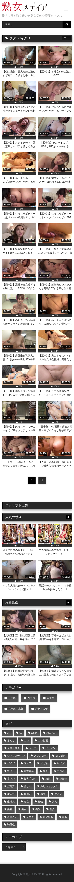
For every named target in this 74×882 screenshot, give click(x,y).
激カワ (11, 794)
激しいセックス (49, 786)
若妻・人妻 (41, 708)
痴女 (26, 801)
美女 (23, 809)
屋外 (45, 771)
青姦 (64, 817)
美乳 (9, 809)
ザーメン (50, 748)
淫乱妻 (11, 786)
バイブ (11, 763)
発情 (40, 801)
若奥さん (12, 817)
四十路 (31, 697)
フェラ (27, 763)
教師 (47, 778)
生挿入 (11, 801)
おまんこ (51, 732)
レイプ (60, 763)
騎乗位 (11, 824)
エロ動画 (43, 740)
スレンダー (40, 755)
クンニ (32, 748)
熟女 (42, 794)
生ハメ (58, 794)
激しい (27, 786)
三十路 (12, 697)
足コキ (30, 817)
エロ (26, 740)
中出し (11, 771)
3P (8, 732)
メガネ (44, 763)
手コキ (60, 771)
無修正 (27, 794)
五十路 (50, 697)
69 (20, 732)
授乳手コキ (30, 778)
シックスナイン (16, 755)
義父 (37, 809)
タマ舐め (61, 755)
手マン (11, 778)
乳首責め (29, 771)
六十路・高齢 (15, 708)
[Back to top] (63, 871)
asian (34, 732)
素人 (54, 801)
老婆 (51, 809)
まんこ (11, 740)
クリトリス (13, 748)
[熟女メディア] (30, 7)
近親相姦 (48, 817)
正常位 (63, 778)
